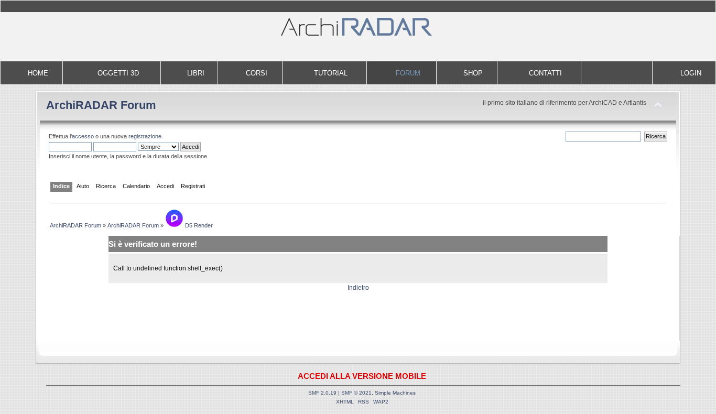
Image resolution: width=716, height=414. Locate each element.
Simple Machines (395, 393)
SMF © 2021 (356, 393)
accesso (83, 136)
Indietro (358, 287)
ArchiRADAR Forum (101, 105)
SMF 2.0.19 (322, 393)
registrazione (144, 136)
